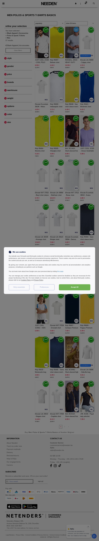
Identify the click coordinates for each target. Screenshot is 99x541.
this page (60, 271)
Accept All (74, 287)
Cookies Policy (26, 280)
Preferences (44, 287)
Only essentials (19, 287)
